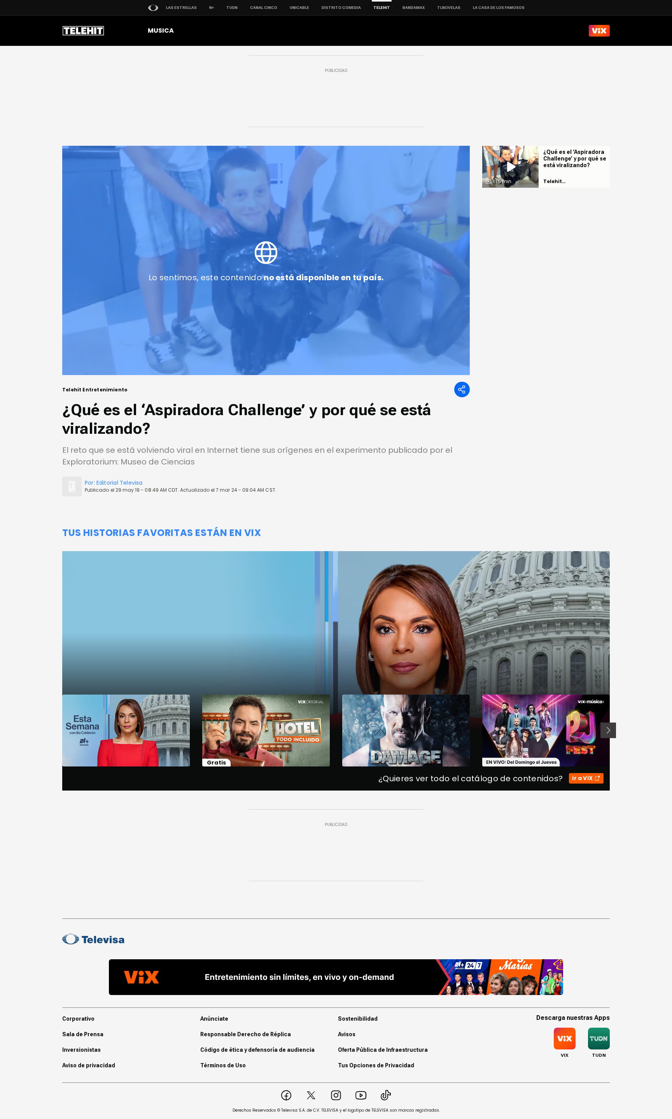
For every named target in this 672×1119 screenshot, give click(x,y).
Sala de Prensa (82, 1034)
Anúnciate (214, 1019)
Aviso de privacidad (88, 1065)
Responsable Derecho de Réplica (245, 1034)
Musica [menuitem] (161, 30)
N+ (211, 7)
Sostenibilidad (358, 1019)
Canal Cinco (263, 7)
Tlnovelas (448, 7)
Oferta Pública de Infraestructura (383, 1050)
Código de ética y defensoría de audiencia (257, 1050)
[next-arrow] (608, 730)
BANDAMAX (413, 7)
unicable (299, 7)
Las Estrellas (181, 7)
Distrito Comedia (341, 7)
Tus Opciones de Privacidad (376, 1065)
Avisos (346, 1034)
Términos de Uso (223, 1065)
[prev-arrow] (57, 730)
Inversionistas (81, 1050)
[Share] (462, 389)
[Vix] (599, 31)
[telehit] (83, 31)
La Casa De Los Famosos (499, 7)
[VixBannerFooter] (336, 977)
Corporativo (78, 1019)
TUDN (232, 7)
